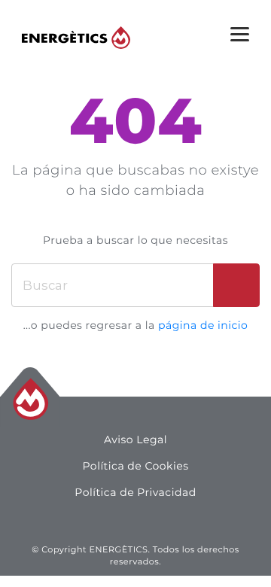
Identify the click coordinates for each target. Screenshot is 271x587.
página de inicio (203, 325)
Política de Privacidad (135, 492)
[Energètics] (76, 34)
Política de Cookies (135, 466)
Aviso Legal (135, 439)
